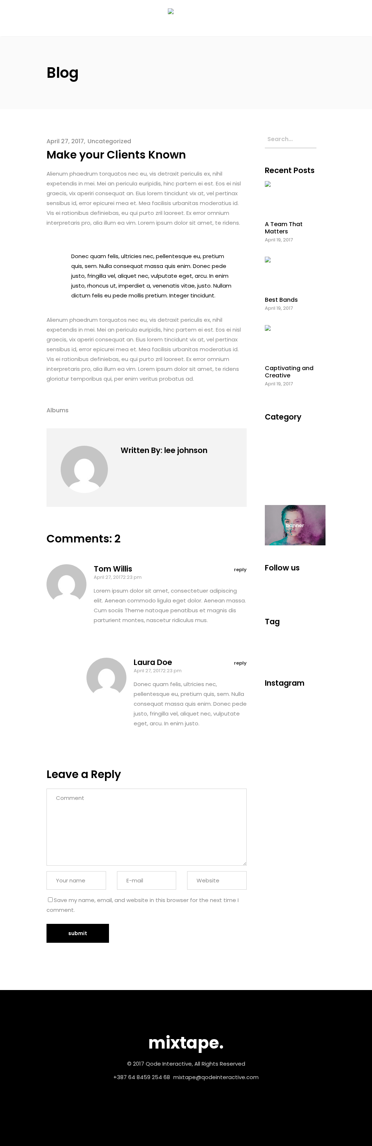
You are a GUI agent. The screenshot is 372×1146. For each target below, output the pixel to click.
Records (277, 472)
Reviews (275, 657)
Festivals (278, 445)
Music (273, 458)
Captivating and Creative (289, 371)
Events (274, 431)
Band (295, 636)
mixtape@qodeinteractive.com (216, 1077)
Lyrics (272, 646)
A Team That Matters (284, 227)
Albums (57, 410)
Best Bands (281, 300)
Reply (240, 569)
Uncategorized (109, 141)
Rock (296, 657)
